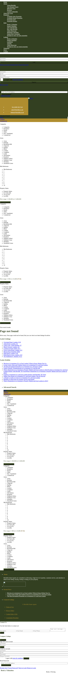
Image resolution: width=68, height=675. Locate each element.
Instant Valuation (11, 26)
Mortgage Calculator (13, 32)
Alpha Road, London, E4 (11, 344)
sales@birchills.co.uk (17, 110)
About (5, 4)
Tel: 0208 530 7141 (17, 107)
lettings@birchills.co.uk (17, 112)
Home (5, 2)
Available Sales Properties (14, 16)
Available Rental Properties (14, 18)
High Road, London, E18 (11, 353)
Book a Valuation (7, 670)
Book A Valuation (12, 24)
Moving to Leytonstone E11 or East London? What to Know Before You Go (25, 363)
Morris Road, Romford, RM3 (12, 352)
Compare (3, 640)
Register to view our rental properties (17, 46)
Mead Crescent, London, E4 (11, 347)
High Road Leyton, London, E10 (13, 355)
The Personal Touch (12, 7)
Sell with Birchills (12, 27)
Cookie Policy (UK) (11, 614)
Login (34, 62)
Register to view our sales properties (17, 35)
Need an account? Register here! (9, 65)
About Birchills (11, 5)
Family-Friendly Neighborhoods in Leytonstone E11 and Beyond (22, 368)
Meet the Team (11, 8)
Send (2, 632)
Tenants (9, 43)
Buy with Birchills (12, 29)
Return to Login (5, 95)
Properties (6, 15)
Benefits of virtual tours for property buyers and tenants (19, 379)
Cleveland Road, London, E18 (12, 342)
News (5, 50)
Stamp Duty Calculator (13, 34)
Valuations (6, 48)
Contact (6, 51)
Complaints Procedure (12, 618)
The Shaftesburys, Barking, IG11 (13, 356)
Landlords (10, 42)
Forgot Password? (24, 65)
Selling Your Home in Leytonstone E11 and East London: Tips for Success (24, 376)
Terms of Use (10, 607)
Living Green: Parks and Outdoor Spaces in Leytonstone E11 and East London (26, 365)
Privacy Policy (10, 610)
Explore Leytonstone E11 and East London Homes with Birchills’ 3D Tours (25, 374)
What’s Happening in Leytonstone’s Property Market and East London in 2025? (26, 381)
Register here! (4, 668)
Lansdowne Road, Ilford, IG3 (12, 348)
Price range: (3, 199)
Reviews (9, 10)
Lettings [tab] (2, 119)
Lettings (6, 37)
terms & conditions (18, 79)
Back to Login (4, 85)
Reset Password (6, 94)
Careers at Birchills (12, 11)
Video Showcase (11, 31)
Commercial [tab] (3, 121)
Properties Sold (11, 19)
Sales (5, 23)
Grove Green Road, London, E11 (13, 350)
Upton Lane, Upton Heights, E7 (13, 345)
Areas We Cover (8, 13)
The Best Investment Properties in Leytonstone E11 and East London (23, 366)
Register (34, 82)
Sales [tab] (1, 117)
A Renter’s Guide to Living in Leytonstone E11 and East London (22, 378)
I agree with (14, 79)
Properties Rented (12, 21)
